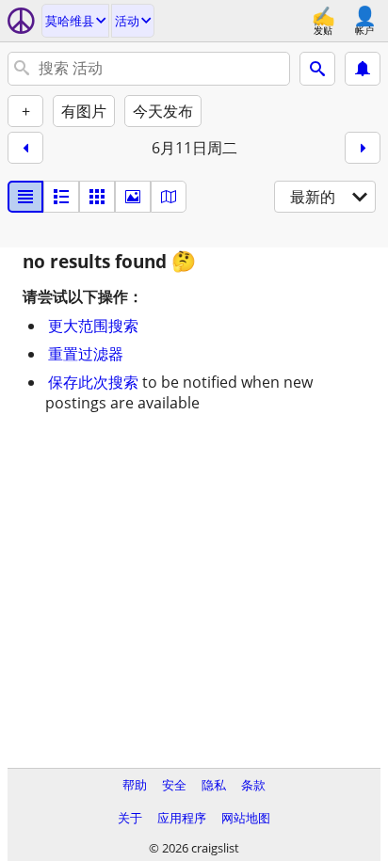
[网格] (97, 197)
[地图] (168, 197)
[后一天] (362, 148)
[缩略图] (61, 197)
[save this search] (362, 69)
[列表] (25, 197)
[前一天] (25, 148)
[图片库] (133, 197)
